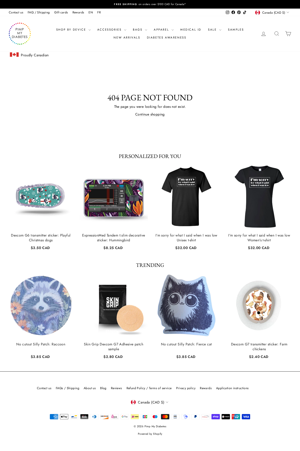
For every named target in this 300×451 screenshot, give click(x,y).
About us (90, 388)
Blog (103, 388)
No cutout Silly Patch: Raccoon (40, 344)
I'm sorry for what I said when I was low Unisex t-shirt (186, 237)
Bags (138, 30)
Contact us (16, 12)
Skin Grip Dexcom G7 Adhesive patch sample (113, 347)
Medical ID (190, 30)
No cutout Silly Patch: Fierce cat (186, 344)
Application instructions (232, 388)
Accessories (110, 30)
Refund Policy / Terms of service (149, 388)
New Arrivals (127, 37)
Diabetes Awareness (166, 37)
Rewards (78, 12)
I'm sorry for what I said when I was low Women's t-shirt (259, 237)
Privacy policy (186, 388)
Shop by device (71, 30)
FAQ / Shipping (39, 12)
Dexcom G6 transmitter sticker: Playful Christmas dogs (40, 237)
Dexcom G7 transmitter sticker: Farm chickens (259, 347)
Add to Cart (41, 247)
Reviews (116, 388)
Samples (236, 30)
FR (99, 12)
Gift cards (61, 12)
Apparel (162, 30)
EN (91, 12)
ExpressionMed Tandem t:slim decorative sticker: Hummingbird (113, 237)
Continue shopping (150, 114)
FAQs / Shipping (67, 388)
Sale (213, 30)
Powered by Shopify (150, 434)
